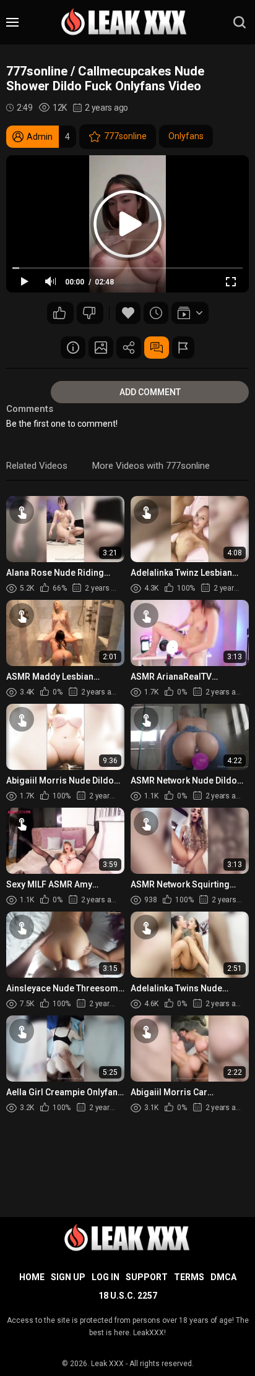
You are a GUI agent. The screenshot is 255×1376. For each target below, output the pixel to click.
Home (32, 1277)
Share (128, 347)
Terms (189, 1277)
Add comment (150, 392)
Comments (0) (156, 347)
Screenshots (101, 347)
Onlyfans (186, 136)
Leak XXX (107, 1363)
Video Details (73, 347)
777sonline (125, 136)
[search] (239, 22)
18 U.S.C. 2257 (127, 1296)
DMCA (223, 1277)
